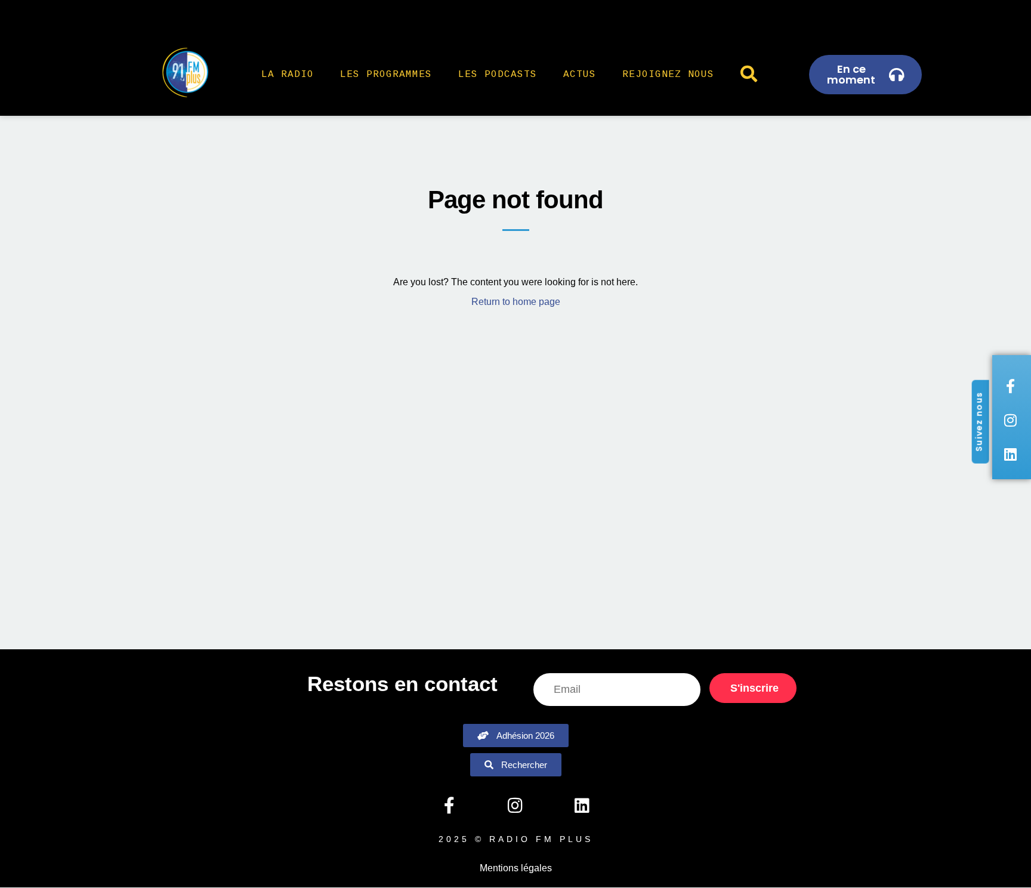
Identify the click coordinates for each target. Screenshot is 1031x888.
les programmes (386, 74)
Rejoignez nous (668, 74)
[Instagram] (515, 805)
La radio (287, 74)
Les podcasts (497, 74)
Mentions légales (516, 868)
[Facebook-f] (448, 805)
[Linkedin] (581, 805)
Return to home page (515, 302)
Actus (579, 74)
